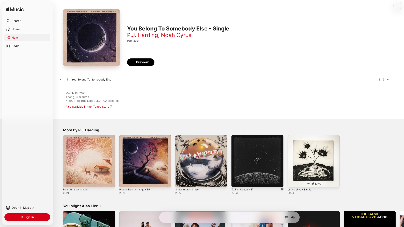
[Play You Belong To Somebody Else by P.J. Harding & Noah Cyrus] (67, 80)
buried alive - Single (301, 137)
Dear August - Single (76, 137)
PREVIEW (379, 79)
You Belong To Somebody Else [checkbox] (92, 79)
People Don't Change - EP (136, 137)
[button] (27, 20)
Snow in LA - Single (188, 137)
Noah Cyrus (176, 35)
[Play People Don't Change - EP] (124, 182)
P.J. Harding (142, 35)
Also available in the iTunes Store (87, 106)
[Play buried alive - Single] (293, 182)
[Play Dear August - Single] (68, 182)
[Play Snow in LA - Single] (180, 182)
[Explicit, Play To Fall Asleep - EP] (237, 182)
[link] (82, 206)
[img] (15, 9)
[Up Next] (286, 217)
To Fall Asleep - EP (243, 137)
